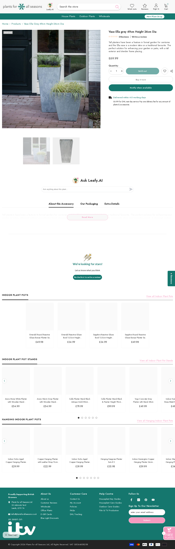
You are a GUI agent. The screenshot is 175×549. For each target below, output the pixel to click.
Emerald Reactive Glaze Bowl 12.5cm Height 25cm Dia (71, 336)
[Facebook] (131, 500)
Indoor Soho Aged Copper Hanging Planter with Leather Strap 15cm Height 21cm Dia (79, 461)
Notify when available (141, 87)
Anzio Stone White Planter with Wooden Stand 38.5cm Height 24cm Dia (16, 400)
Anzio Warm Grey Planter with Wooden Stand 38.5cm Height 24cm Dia (48, 400)
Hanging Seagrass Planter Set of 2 (111, 460)
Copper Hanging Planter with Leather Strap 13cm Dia (48, 461)
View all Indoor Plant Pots (159, 296)
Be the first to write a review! (87, 277)
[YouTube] (153, 500)
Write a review (139, 37)
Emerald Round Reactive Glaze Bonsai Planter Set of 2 (39, 336)
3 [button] (86, 418)
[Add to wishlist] (164, 71)
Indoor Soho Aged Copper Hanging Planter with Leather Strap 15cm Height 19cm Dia (16, 461)
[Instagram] (138, 500)
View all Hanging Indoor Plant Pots (155, 420)
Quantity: (114, 65)
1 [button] (78, 418)
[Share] (170, 71)
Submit (146, 520)
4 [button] (89, 418)
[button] (4, 380)
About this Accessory (61, 204)
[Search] (89, 6)
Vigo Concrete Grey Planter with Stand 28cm (143, 400)
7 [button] (98, 478)
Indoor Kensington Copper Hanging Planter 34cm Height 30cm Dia (143, 461)
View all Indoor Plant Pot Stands (156, 360)
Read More (87, 217)
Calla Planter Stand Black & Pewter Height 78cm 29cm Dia (111, 400)
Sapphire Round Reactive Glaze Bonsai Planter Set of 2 (135, 336)
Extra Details (112, 204)
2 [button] (82, 418)
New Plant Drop (154, 16)
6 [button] (96, 418)
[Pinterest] (146, 500)
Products (16, 23)
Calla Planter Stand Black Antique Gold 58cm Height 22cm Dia (79, 400)
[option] (51, 79)
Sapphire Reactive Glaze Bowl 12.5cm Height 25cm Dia (103, 336)
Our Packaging (89, 204)
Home (5, 23)
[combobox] (85, 6)
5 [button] (93, 418)
